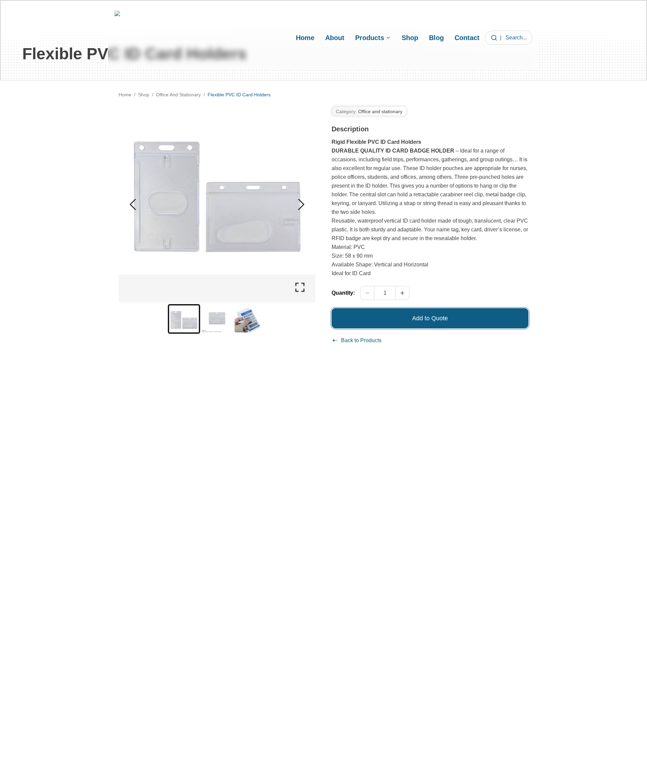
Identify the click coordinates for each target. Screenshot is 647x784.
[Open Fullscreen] (300, 287)
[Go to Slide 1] (184, 319)
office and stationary (178, 94)
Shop (410, 37)
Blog (436, 37)
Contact (467, 37)
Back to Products (361, 340)
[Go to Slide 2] (217, 319)
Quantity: (343, 293)
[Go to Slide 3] (250, 319)
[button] (217, 204)
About (334, 37)
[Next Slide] (301, 204)
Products (369, 37)
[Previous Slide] (133, 204)
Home (305, 37)
